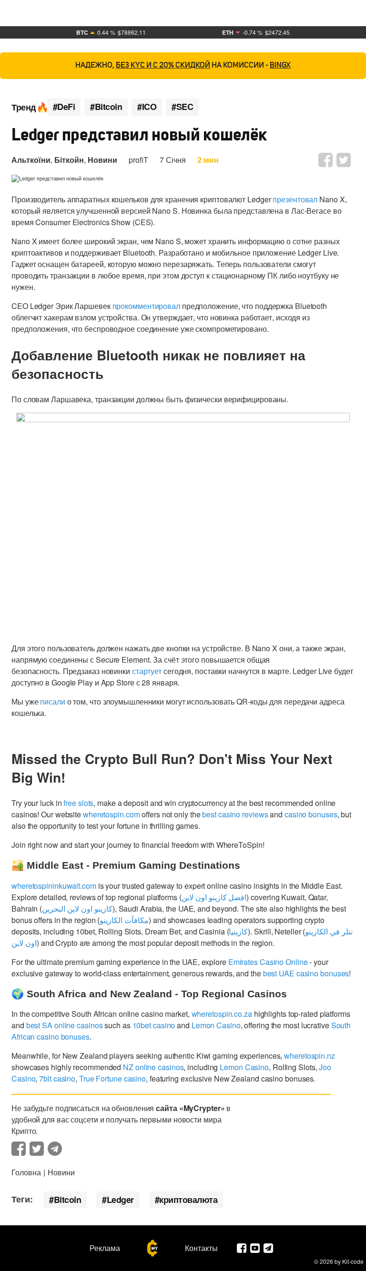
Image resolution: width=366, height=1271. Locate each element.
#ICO (146, 107)
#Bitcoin (106, 107)
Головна (26, 1172)
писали (52, 701)
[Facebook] (241, 1248)
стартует (147, 670)
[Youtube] (255, 1248)
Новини (102, 159)
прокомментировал (146, 305)
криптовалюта (188, 1199)
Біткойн (69, 159)
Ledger (120, 1199)
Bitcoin (67, 1199)
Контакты (201, 1248)
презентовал (295, 199)
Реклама (105, 1248)
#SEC (182, 107)
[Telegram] (268, 1248)
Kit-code (353, 1261)
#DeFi (64, 107)
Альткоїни (31, 159)
